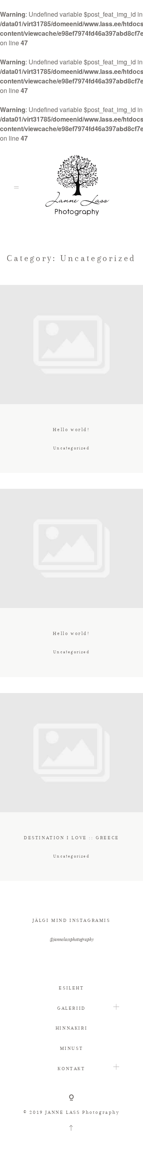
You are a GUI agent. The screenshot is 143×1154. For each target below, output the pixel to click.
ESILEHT (71, 988)
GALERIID (71, 1008)
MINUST (71, 1048)
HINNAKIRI (71, 1028)
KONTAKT (71, 1068)
